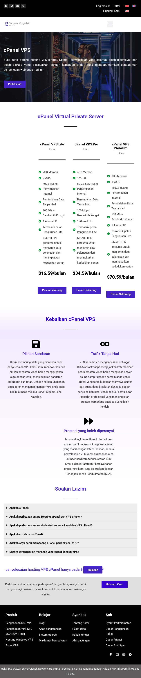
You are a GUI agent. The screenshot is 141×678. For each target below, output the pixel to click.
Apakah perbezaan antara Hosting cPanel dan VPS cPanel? (45, 516)
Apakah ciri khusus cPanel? (26, 534)
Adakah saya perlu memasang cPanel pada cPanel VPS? (44, 543)
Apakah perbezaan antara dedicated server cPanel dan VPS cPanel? (50, 525)
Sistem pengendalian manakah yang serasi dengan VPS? (44, 551)
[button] (110, 24)
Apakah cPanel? (19, 508)
